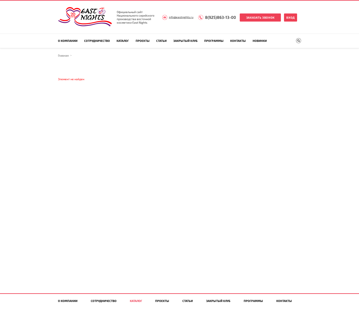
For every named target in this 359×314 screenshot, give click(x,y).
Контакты (238, 40)
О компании (67, 40)
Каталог (123, 40)
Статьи (161, 40)
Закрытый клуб (185, 40)
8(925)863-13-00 (220, 17)
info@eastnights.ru (181, 17)
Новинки (260, 40)
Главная (63, 55)
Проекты (143, 40)
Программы (214, 40)
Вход (290, 17)
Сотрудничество (97, 40)
